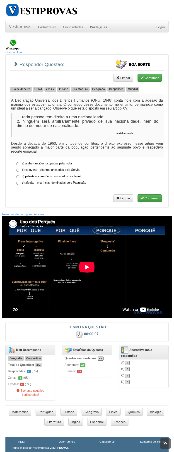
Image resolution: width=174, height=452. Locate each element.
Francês (120, 422)
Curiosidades (73, 27)
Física (113, 412)
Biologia (155, 412)
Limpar (124, 78)
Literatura (54, 422)
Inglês (75, 422)
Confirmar (151, 78)
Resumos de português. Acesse (23, 214)
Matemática (20, 412)
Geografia (92, 412)
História (68, 412)
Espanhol (97, 422)
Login (160, 27)
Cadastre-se (47, 27)
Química (134, 412)
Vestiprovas (20, 26)
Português (46, 412)
